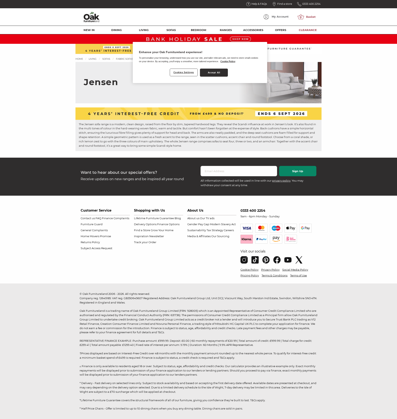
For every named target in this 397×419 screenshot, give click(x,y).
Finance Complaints (115, 218)
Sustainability (196, 230)
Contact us (88, 218)
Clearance (308, 30)
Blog (178, 218)
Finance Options (168, 224)
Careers (229, 230)
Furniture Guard (92, 224)
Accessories (253, 30)
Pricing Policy (249, 275)
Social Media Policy (295, 269)
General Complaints (94, 230)
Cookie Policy (249, 269)
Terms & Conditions (274, 275)
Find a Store (142, 230)
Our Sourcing (220, 236)
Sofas (171, 30)
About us (193, 218)
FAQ (98, 218)
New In (89, 30)
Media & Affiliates (199, 236)
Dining (116, 30)
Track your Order (145, 242)
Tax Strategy (215, 230)
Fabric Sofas (124, 58)
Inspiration (141, 236)
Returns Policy (90, 242)
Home (79, 58)
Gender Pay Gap (198, 224)
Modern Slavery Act (223, 224)
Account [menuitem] (280, 16)
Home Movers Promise (96, 236)
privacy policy (281, 180)
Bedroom (198, 30)
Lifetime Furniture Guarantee (154, 218)
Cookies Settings (183, 72)
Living (144, 30)
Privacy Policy (270, 269)
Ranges (226, 30)
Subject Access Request (96, 248)
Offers (280, 30)
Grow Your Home (162, 230)
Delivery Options (145, 224)
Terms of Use (298, 275)
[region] (200, 62)
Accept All (214, 72)
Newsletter (156, 236)
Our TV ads (207, 218)
